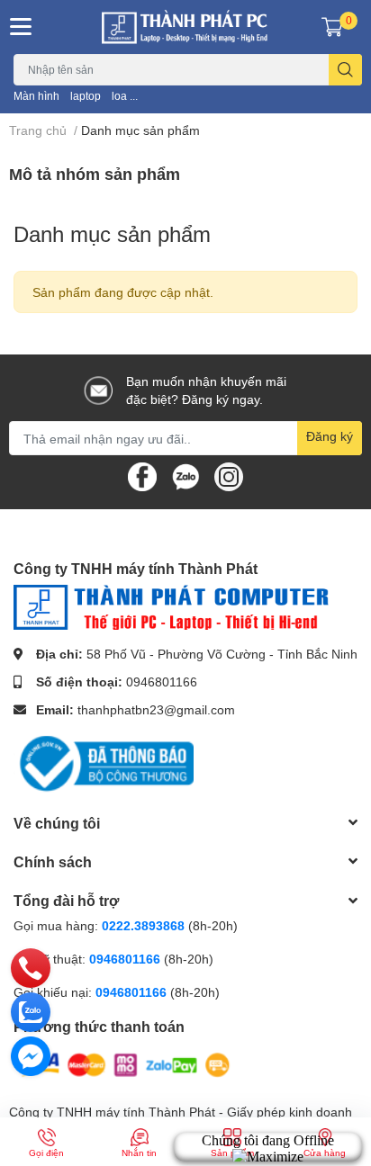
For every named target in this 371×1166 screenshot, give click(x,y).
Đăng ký (329, 436)
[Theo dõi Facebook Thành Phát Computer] (142, 475)
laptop (85, 96)
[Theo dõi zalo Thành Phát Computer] (185, 475)
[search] (345, 69)
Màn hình (36, 96)
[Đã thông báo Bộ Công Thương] (104, 761)
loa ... (125, 96)
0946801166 (161, 681)
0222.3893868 (143, 925)
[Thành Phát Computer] (185, 27)
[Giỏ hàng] (332, 27)
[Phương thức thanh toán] (124, 1063)
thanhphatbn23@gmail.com (156, 709)
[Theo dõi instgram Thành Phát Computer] (228, 475)
